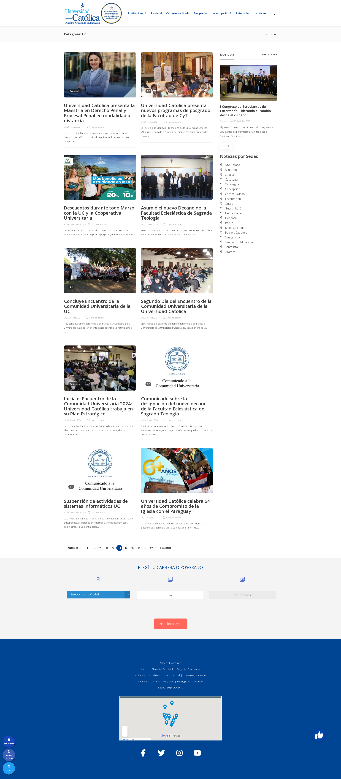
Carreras (155, 681)
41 (100, 547)
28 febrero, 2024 (77, 224)
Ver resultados (242, 595)
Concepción (75, 91)
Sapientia (201, 675)
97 (151, 547)
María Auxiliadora (236, 228)
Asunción (231, 170)
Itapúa (229, 223)
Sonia (66, 224)
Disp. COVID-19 (175, 687)
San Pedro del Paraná (239, 242)
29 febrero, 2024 (74, 127)
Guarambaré (233, 208)
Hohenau (231, 218)
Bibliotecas (141, 675)
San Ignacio (232, 237)
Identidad (142, 681)
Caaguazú (231, 179)
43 (113, 547)
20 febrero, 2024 (74, 420)
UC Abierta (155, 675)
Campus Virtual (172, 675)
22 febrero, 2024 (74, 317)
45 (126, 547)
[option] (248, 101)
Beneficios (9, 743)
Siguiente (165, 548)
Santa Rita (231, 247)
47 (138, 547)
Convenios (188, 675)
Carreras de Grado (178, 13)
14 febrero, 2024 (77, 512)
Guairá (229, 204)
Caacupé (230, 175)
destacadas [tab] (269, 54)
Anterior (73, 548)
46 (132, 547)
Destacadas (75, 384)
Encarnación (233, 199)
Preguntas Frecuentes (188, 669)
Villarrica (230, 252)
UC (65, 127)
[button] (319, 735)
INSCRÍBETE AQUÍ (170, 624)
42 (106, 547)
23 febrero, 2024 (151, 224)
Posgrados (200, 13)
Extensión (242, 13)
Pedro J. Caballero (236, 233)
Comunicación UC (228, 121)
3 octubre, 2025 (243, 121)
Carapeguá (232, 184)
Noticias (261, 13)
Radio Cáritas (9, 757)
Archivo (145, 669)
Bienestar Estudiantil (162, 669)
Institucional (136, 13)
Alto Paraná (232, 165)
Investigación (220, 13)
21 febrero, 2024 (151, 317)
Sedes (161, 687)
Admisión (176, 662)
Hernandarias (233, 213)
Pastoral (156, 13)
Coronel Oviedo (235, 194)
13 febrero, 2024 (151, 517)
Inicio (266, 34)
